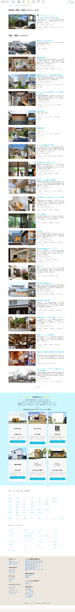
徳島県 (26, 568)
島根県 (17, 512)
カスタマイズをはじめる (17, 441)
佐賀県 (29, 569)
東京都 (46, 501)
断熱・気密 (46, 363)
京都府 (17, 509)
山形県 (39, 560)
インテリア (58, 68)
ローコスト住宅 (47, 84)
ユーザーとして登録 (12, 569)
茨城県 (9, 501)
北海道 (9, 498)
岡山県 (24, 512)
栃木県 (17, 501)
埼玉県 (31, 501)
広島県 (31, 512)
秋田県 (36, 560)
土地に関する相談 (27, 593)
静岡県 (17, 507)
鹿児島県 (42, 569)
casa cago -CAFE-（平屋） (13, 593)
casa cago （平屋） (12, 588)
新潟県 (26, 563)
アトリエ (45, 104)
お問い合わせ (48, 603)
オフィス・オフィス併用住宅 (55, 104)
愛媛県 (31, 568)
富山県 (17, 504)
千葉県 (39, 501)
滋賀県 (9, 509)
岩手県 (31, 560)
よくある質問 (42, 603)
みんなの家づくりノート (12, 577)
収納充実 (56, 209)
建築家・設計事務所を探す (29, 575)
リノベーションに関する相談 (29, 591)
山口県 (39, 512)
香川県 (17, 515)
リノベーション (40, 29)
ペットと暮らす (47, 259)
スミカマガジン (11, 581)
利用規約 (26, 603)
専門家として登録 (11, 570)
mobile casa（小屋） (12, 587)
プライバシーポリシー (32, 603)
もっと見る (37, 387)
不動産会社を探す (27, 577)
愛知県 (24, 507)
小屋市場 (10, 580)
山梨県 (36, 563)
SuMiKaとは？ (11, 560)
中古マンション (41, 530)
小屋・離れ (53, 27)
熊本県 (34, 569)
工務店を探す (27, 576)
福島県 (53, 498)
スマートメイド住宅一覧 (12, 586)
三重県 (31, 507)
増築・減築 (46, 27)
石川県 (24, 504)
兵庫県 (31, 509)
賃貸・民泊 (46, 190)
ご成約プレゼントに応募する (13, 564)
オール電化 (54, 544)
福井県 (31, 504)
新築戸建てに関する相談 (28, 589)
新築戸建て (39, 84)
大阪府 (24, 509)
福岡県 (9, 518)
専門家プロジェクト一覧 (28, 582)
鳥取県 (9, 512)
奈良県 (39, 509)
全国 (9, 495)
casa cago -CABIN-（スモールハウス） (14, 592)
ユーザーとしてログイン (12, 571)
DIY (38, 544)
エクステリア (59, 27)
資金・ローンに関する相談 (29, 594)
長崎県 (24, 518)
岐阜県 (9, 507)
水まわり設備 (39, 261)
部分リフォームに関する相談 (29, 592)
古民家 (45, 310)
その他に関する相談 (28, 597)
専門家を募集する (27, 583)
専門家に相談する (29, 586)
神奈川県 (54, 501)
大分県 (39, 518)
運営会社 (38, 603)
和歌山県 (47, 509)
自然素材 (52, 68)
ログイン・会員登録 (70, 2)
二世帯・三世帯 (47, 156)
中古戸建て (39, 27)
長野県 (46, 504)
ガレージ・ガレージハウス (47, 116)
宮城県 (34, 560)
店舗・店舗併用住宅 (27, 535)
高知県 (34, 568)
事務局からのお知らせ (12, 563)
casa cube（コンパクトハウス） (13, 589)
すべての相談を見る (28, 588)
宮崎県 (39, 569)
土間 (10, 535)
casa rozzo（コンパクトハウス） (14, 591)
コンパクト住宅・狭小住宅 (57, 84)
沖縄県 (61, 518)
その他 (38, 48)
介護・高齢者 (58, 310)
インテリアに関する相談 (28, 595)
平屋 (45, 173)
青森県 (17, 498)
